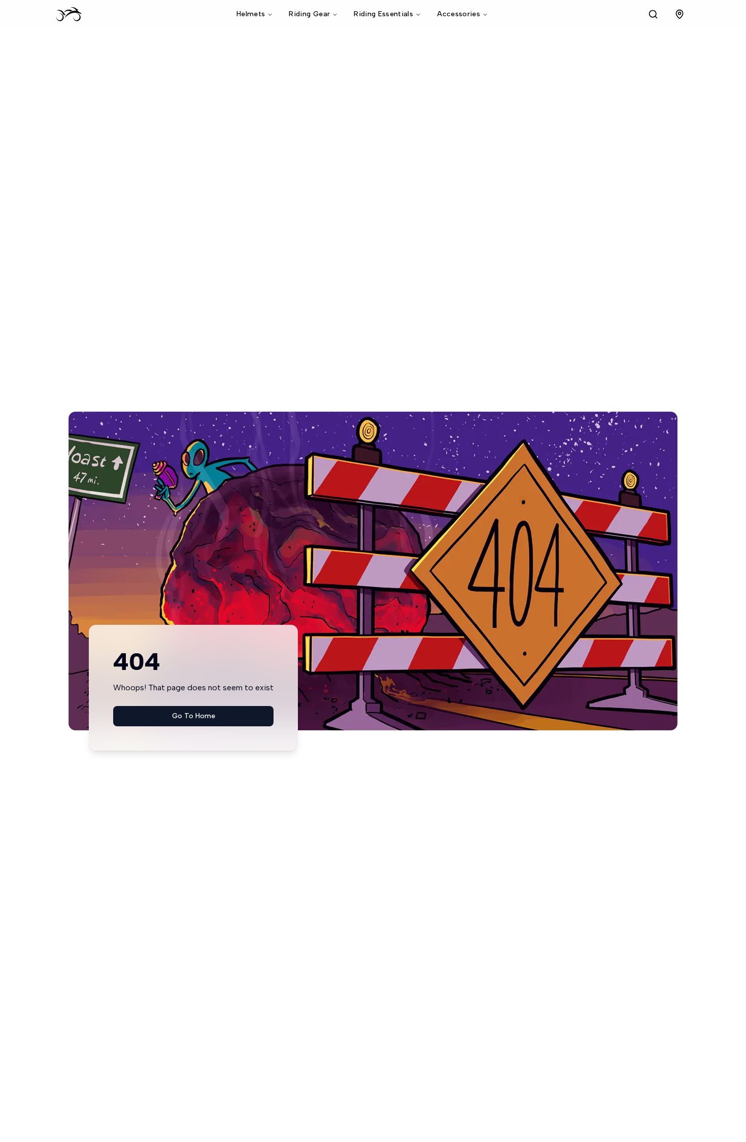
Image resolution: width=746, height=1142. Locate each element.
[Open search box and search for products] (653, 14)
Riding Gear (309, 14)
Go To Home (193, 716)
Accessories (458, 14)
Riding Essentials (383, 14)
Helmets (250, 14)
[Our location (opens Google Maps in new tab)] (679, 14)
